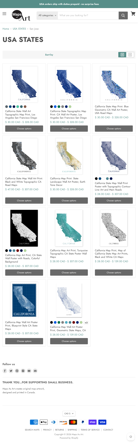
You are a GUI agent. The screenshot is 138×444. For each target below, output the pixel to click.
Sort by (49, 54)
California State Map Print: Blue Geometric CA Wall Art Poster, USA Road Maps (112, 110)
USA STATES (19, 28)
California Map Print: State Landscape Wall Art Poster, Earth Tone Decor (67, 182)
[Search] (123, 15)
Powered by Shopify (69, 437)
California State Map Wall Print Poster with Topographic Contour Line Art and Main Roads (112, 186)
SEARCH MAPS (32, 429)
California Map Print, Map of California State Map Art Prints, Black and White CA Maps (111, 254)
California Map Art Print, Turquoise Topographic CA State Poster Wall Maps (69, 254)
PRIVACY (47, 429)
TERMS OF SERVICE (90, 429)
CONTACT (108, 429)
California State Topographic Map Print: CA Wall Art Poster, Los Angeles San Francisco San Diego (68, 114)
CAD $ (67, 413)
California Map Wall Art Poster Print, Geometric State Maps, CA (68, 328)
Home (6, 28)
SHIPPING (72, 429)
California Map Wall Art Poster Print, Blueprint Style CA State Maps (21, 325)
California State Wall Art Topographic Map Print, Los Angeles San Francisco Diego (21, 114)
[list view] (130, 54)
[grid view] (122, 54)
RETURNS (59, 429)
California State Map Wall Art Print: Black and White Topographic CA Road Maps (24, 182)
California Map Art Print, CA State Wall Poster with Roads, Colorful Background (23, 258)
